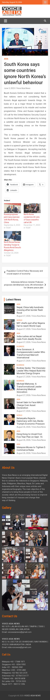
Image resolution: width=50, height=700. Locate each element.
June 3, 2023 (9, 88)
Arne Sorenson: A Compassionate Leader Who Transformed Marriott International (31, 353)
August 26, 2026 (23, 427)
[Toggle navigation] (5, 21)
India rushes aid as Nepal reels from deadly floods (29, 337)
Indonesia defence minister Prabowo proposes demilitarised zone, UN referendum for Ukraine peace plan (23, 285)
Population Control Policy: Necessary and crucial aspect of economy (25, 272)
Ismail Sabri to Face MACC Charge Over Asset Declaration (30, 405)
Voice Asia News (23, 88)
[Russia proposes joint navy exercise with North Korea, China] (12, 208)
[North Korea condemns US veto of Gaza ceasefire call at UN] (32, 208)
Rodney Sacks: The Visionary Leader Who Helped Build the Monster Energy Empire (31, 371)
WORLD (19, 320)
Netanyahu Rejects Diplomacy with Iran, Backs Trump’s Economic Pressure (31, 421)
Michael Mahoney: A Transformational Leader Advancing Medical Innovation (29, 387)
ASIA (6, 59)
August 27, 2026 (23, 316)
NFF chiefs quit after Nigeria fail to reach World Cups (31, 324)
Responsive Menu (45, 2)
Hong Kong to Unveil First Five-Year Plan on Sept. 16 (30, 435)
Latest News (13, 299)
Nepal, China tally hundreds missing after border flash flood (30, 310)
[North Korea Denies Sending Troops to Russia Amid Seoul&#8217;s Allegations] (12, 236)
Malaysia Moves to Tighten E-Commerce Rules (31, 448)
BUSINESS (20, 346)
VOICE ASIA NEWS (32, 695)
